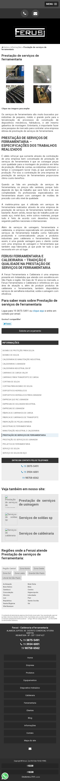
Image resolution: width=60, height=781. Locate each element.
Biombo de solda (11, 355)
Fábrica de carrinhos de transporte (20, 417)
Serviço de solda (11, 448)
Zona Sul (7, 573)
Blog (30, 718)
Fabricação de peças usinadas (17, 422)
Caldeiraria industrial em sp (16, 368)
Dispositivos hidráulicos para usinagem (22, 395)
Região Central (9, 568)
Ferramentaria (30, 703)
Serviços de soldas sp (35, 518)
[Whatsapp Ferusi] (6, 776)
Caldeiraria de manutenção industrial (21, 359)
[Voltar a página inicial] (30, 30)
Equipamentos (30, 680)
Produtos (30, 673)
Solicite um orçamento (30, 331)
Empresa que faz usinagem (15, 399)
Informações (10, 342)
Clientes (30, 710)
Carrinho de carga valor (15, 373)
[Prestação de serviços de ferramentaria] (15, 74)
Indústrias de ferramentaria (17, 426)
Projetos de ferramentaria (16, 444)
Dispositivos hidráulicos (15, 391)
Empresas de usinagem (13, 408)
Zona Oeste (39, 568)
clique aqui (38, 310)
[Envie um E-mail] (35, 13)
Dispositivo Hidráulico (30, 688)
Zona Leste (20, 573)
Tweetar (7, 323)
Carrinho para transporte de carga (20, 377)
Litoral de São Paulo (11, 578)
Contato (30, 733)
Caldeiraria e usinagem (14, 364)
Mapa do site (30, 740)
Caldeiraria (30, 695)
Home (30, 658)
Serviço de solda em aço (15, 453)
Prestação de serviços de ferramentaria (24, 435)
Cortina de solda (11, 382)
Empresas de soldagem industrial (19, 404)
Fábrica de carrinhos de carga (18, 413)
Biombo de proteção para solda (18, 350)
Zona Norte (25, 568)
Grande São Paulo (36, 573)
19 (31, 466)
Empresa (30, 665)
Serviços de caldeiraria (36, 533)
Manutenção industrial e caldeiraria (21, 431)
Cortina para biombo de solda (17, 386)
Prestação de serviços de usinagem (20, 440)
